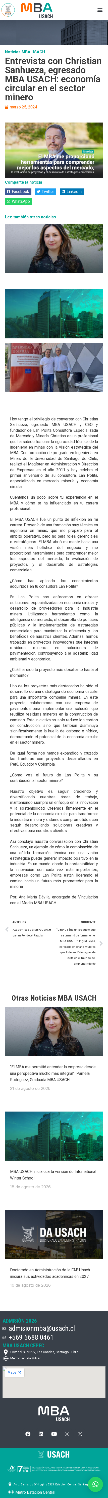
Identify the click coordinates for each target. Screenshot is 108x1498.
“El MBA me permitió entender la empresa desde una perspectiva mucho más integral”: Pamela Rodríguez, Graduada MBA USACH (53, 1073)
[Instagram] (67, 1434)
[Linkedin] (40, 1434)
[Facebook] (27, 1434)
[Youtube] (54, 1434)
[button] (100, 10)
